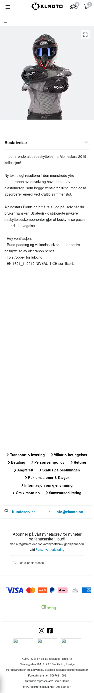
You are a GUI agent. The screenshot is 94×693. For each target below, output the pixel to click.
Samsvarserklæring (64, 492)
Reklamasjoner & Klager (48, 477)
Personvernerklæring (50, 549)
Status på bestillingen (60, 469)
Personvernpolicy (48, 462)
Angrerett (24, 469)
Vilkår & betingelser (70, 454)
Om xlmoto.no (27, 492)
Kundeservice (24, 511)
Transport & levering (27, 454)
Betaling (17, 462)
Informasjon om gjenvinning (48, 485)
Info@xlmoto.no (69, 511)
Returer (79, 462)
